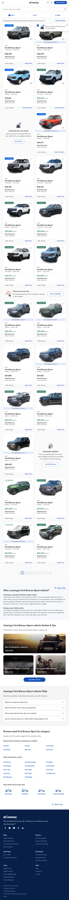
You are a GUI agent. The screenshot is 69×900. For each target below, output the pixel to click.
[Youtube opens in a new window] (14, 828)
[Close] (67, 25)
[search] (65, 9)
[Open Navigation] (3, 2)
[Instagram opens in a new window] (9, 828)
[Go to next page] (50, 573)
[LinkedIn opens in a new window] (23, 828)
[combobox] (33, 9)
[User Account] (51, 2)
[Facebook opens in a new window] (5, 828)
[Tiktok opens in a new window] (18, 828)
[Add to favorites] (30, 26)
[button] (34, 702)
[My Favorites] (48, 2)
